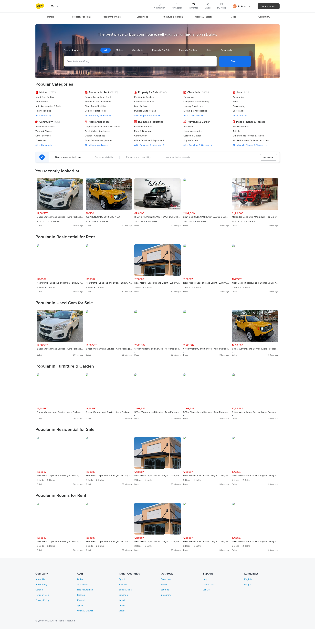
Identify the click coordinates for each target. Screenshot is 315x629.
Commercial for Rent (95, 110)
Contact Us (208, 584)
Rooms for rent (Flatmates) (98, 101)
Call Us (206, 589)
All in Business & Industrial (147, 145)
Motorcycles (41, 101)
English (248, 579)
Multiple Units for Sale (145, 110)
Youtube (165, 589)
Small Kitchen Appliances (97, 131)
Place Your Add (268, 6)
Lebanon (123, 595)
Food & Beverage (143, 131)
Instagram (166, 595)
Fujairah (81, 600)
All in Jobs (238, 115)
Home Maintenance (45, 126)
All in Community (43, 145)
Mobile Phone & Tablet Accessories (251, 140)
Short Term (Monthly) (95, 106)
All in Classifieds (191, 115)
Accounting (238, 97)
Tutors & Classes (43, 131)
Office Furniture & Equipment (149, 140)
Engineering (239, 106)
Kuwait (122, 600)
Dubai (80, 579)
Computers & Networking (196, 101)
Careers (39, 589)
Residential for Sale (144, 97)
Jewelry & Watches (193, 106)
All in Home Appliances (96, 145)
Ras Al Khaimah (85, 589)
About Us (40, 579)
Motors (50, 16)
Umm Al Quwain (85, 610)
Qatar (122, 610)
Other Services (43, 135)
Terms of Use (42, 595)
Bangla (247, 584)
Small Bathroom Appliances (98, 140)
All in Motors (41, 115)
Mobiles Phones (241, 126)
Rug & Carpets (190, 140)
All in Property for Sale (145, 115)
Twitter (164, 584)
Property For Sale (112, 16)
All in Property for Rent (96, 115)
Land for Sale (140, 106)
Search (235, 61)
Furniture (188, 126)
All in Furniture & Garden (196, 145)
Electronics (189, 97)
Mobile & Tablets (203, 16)
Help (205, 579)
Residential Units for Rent (98, 97)
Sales (235, 101)
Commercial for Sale (144, 101)
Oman (122, 605)
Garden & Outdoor (192, 135)
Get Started (268, 157)
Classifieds (142, 16)
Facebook (166, 579)
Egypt (122, 579)
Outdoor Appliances (95, 135)
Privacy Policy (42, 600)
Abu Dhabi (82, 584)
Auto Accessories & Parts (48, 106)
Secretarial (238, 110)
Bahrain (123, 584)
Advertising (41, 584)
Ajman (80, 605)
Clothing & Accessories (195, 110)
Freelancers (41, 140)
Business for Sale (143, 126)
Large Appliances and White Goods (103, 126)
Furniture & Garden (173, 16)
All (105, 50)
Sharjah (81, 595)
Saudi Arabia (125, 589)
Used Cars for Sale (44, 97)
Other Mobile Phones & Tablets (248, 135)
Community (264, 16)
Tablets (236, 131)
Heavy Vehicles (43, 110)
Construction (140, 135)
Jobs (233, 16)
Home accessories (192, 131)
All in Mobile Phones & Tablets (248, 145)
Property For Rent (81, 16)
